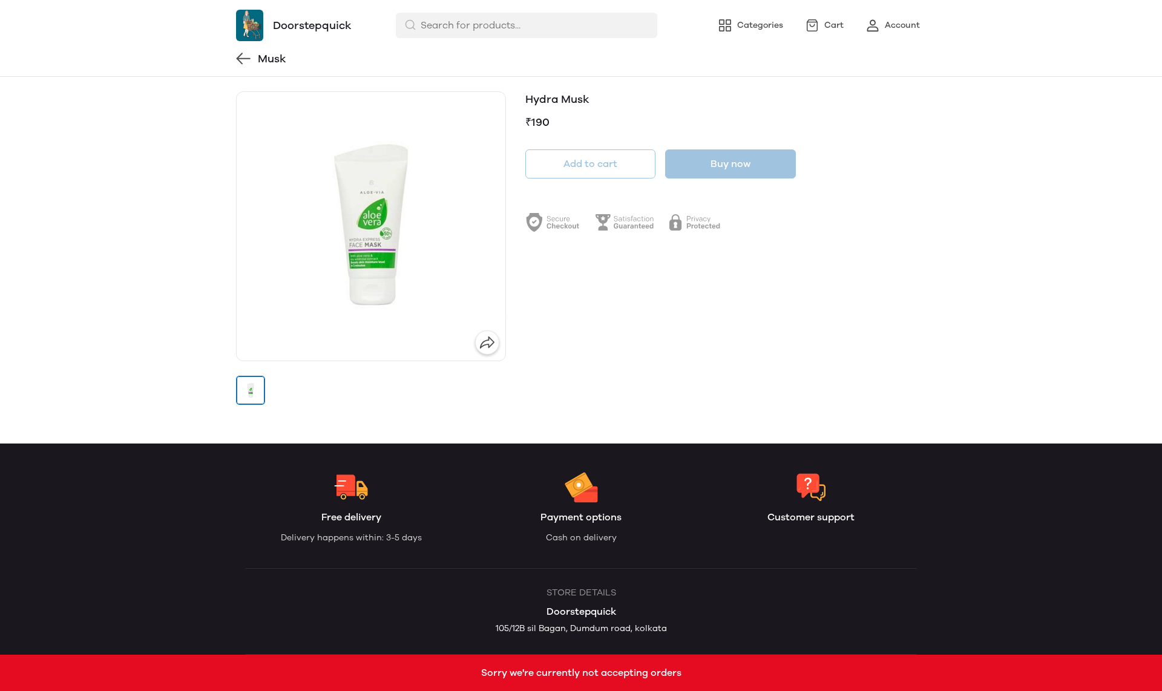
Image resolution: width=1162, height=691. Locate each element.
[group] (371, 226)
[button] (250, 390)
